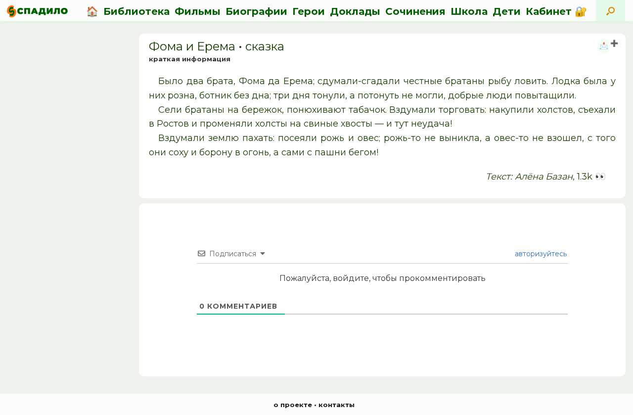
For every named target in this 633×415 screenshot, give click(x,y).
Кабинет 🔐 (556, 11)
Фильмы (198, 11)
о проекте (292, 405)
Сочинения (415, 11)
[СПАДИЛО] (37, 11)
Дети (507, 11)
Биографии (256, 11)
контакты (336, 405)
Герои (308, 11)
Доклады (355, 11)
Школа (469, 11)
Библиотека (136, 11)
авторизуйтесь (540, 253)
